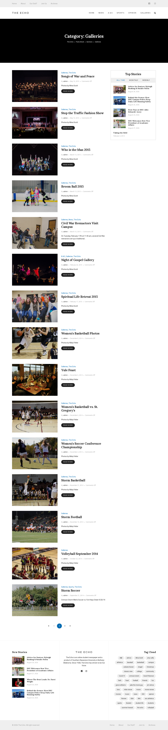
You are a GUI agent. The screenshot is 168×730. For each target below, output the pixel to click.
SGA (132, 698)
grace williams (121, 685)
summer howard (127, 708)
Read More (68, 91)
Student (128, 703)
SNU (139, 698)
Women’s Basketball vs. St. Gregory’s (79, 408)
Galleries (145, 13)
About (23, 4)
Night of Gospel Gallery (77, 260)
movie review (149, 689)
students (151, 703)
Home (14, 4)
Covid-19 (122, 676)
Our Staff (33, 4)
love (118, 689)
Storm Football (71, 517)
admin (65, 81)
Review (123, 698)
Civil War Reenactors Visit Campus (79, 225)
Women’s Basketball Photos (80, 333)
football (135, 680)
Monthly (133, 80)
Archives (54, 4)
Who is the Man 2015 (75, 150)
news (135, 694)
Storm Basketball (73, 480)
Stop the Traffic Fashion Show (82, 113)
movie (138, 689)
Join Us (44, 4)
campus (151, 662)
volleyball (151, 708)
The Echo (20, 12)
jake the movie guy (136, 685)
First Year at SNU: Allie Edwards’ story (138, 111)
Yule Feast (68, 370)
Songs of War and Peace (77, 76)
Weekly (146, 80)
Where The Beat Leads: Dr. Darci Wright (41, 680)
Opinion (132, 13)
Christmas (150, 667)
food (127, 680)
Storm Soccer (70, 590)
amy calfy (150, 658)
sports (119, 703)
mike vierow (128, 689)
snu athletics (149, 698)
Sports (120, 13)
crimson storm (134, 676)
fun (153, 680)
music (127, 694)
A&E (121, 658)
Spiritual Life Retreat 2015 (79, 297)
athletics (120, 662)
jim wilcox (150, 685)
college (139, 671)
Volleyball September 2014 (79, 554)
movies (118, 694)
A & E (110, 13)
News (101, 13)
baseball (130, 662)
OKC (143, 694)
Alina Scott (139, 658)
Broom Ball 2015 (72, 186)
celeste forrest (128, 667)
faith (119, 680)
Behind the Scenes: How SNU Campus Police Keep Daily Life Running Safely (139, 99)
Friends (144, 680)
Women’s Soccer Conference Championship (81, 445)
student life (139, 703)
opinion (151, 694)
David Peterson (149, 676)
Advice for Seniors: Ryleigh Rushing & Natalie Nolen (140, 87)
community (150, 671)
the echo (140, 708)
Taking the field (120, 133)
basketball (140, 662)
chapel (140, 667)
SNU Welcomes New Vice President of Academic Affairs (139, 123)
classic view (128, 671)
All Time (121, 80)
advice (129, 658)
